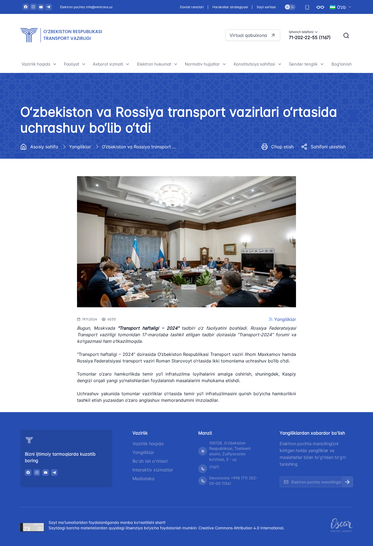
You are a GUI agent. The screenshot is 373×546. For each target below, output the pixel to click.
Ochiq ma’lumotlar (43, 196)
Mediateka (143, 478)
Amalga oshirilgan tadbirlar (319, 173)
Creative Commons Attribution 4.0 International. (242, 528)
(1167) (214, 467)
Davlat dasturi (39, 184)
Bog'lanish (341, 64)
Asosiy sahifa (44, 146)
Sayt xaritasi (266, 7)
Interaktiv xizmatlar (152, 470)
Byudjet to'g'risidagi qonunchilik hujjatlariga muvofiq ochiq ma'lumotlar (56, 247)
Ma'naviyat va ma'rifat (47, 265)
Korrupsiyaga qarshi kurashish (55, 209)
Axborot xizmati (108, 64)
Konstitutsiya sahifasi (254, 64)
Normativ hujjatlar (202, 64)
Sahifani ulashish (328, 146)
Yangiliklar (80, 146)
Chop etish (282, 146)
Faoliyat (71, 64)
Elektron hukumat (154, 64)
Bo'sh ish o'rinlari (150, 461)
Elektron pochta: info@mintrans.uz (86, 7)
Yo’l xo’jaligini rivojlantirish (94, 160)
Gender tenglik (303, 64)
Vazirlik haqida (36, 64)
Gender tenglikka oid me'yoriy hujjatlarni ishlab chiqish (322, 188)
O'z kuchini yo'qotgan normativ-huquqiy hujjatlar (219, 166)
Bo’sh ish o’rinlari (42, 172)
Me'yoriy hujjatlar (42, 160)
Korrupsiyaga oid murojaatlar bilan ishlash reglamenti (54, 225)
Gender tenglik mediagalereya (322, 204)
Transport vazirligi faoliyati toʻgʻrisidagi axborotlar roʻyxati (127, 157)
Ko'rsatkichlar (306, 160)
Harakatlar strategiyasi (230, 7)
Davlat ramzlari (192, 7)
